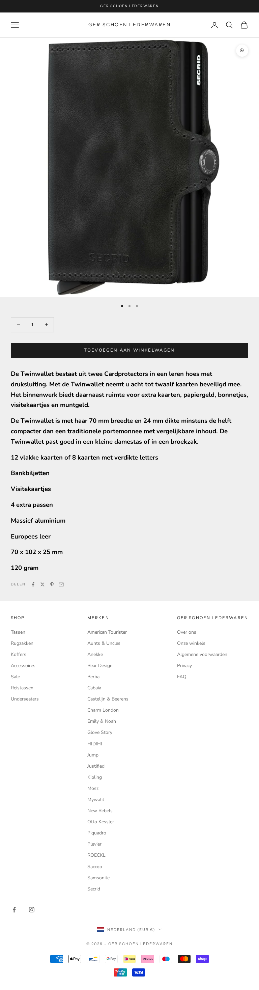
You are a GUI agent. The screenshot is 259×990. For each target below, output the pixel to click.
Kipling (94, 777)
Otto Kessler (100, 822)
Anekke (95, 654)
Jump (92, 755)
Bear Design (100, 665)
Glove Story (99, 732)
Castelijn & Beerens (107, 699)
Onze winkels (191, 643)
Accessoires (23, 665)
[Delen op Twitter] (42, 584)
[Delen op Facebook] (33, 584)
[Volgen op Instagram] (31, 909)
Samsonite (98, 878)
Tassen (18, 632)
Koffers (18, 654)
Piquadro (96, 833)
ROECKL (96, 855)
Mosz (92, 788)
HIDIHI (94, 744)
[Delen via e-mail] (61, 584)
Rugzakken (22, 643)
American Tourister (107, 632)
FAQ (181, 676)
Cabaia (94, 688)
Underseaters (25, 699)
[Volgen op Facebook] (14, 909)
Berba (93, 676)
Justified (96, 766)
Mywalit (95, 799)
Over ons (186, 632)
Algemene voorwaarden (202, 654)
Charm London (103, 710)
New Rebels (100, 810)
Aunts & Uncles (103, 643)
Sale (15, 676)
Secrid (93, 889)
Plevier (94, 844)
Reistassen (22, 688)
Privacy (184, 665)
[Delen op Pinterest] (52, 584)
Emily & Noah (101, 721)
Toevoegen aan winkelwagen (129, 350)
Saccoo (94, 866)
